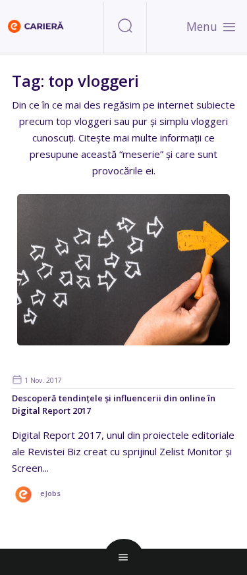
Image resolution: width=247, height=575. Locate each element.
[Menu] (229, 26)
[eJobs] (36, 503)
